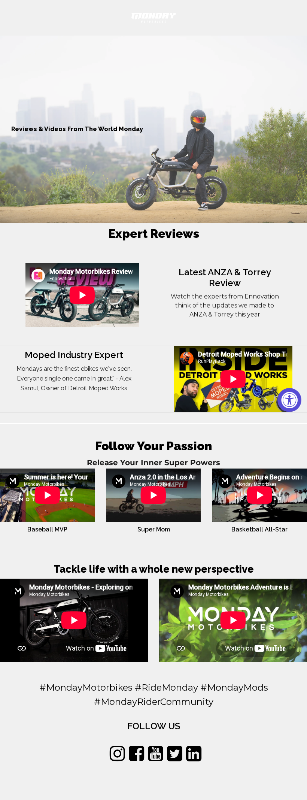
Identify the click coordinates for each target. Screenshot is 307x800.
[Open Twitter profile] (174, 754)
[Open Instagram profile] (117, 754)
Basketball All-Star (259, 529)
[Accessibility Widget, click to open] (289, 400)
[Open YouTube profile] (155, 754)
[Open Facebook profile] (136, 754)
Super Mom (153, 529)
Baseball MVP (47, 529)
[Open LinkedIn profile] (193, 754)
